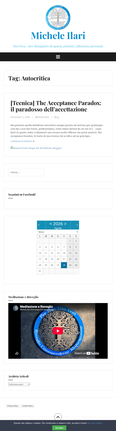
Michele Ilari (58, 35)
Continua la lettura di (23, 142)
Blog (56, 116)
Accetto (59, 428)
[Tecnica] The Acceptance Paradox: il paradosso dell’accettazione (56, 106)
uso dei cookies (94, 423)
